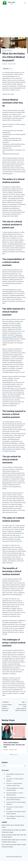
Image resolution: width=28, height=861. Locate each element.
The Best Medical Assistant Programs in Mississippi (7, 706)
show (10, 68)
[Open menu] (25, 3)
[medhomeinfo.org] (9, 3)
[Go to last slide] (4, 738)
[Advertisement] (14, 20)
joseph (5, 63)
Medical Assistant (7, 50)
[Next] (24, 738)
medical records (7, 396)
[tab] (12, 754)
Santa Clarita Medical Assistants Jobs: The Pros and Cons (14, 745)
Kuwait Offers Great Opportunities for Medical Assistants (20, 706)
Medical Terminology (10, 451)
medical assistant (14, 72)
